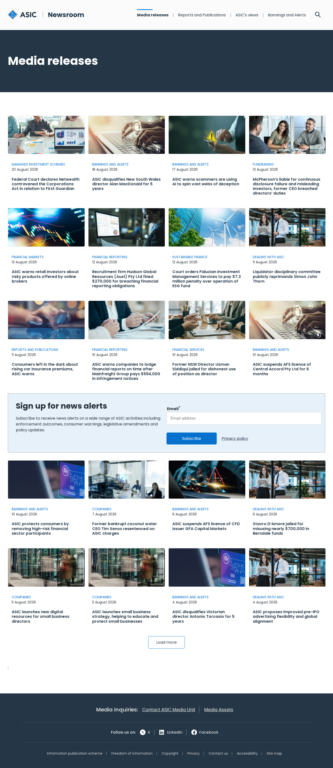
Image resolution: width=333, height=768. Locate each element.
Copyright (170, 753)
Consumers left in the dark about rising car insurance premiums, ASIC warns (45, 369)
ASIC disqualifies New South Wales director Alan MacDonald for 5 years (126, 184)
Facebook (208, 732)
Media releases (152, 15)
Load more (166, 642)
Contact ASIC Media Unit (168, 710)
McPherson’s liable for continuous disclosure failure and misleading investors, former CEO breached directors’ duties (286, 186)
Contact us (218, 753)
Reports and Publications (202, 15)
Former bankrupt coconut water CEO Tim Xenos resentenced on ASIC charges (124, 528)
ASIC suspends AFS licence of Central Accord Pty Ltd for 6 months (282, 369)
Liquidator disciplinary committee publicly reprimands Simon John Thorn (287, 276)
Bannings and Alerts (287, 15)
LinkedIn (174, 732)
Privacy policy (235, 438)
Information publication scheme (74, 753)
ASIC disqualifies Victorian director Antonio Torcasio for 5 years (203, 616)
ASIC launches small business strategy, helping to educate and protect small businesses (125, 616)
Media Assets (218, 710)
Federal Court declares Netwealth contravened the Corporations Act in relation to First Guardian (45, 184)
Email (173, 408)
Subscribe (191, 438)
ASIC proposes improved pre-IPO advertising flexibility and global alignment (286, 616)
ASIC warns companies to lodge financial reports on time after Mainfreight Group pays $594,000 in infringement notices (126, 371)
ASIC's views (246, 15)
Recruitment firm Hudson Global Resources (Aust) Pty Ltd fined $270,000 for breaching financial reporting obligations (125, 279)
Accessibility (247, 753)
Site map (274, 753)
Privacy (193, 753)
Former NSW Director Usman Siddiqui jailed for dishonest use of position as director (204, 369)
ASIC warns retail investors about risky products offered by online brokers (45, 276)
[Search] (318, 15)
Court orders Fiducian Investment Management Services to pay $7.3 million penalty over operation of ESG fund (206, 279)
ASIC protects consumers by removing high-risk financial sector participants (40, 528)
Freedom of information (132, 753)
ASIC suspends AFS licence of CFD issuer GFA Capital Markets (206, 526)
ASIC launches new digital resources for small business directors (40, 616)
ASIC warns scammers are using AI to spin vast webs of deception (205, 182)
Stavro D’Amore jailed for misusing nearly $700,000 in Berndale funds (281, 528)
